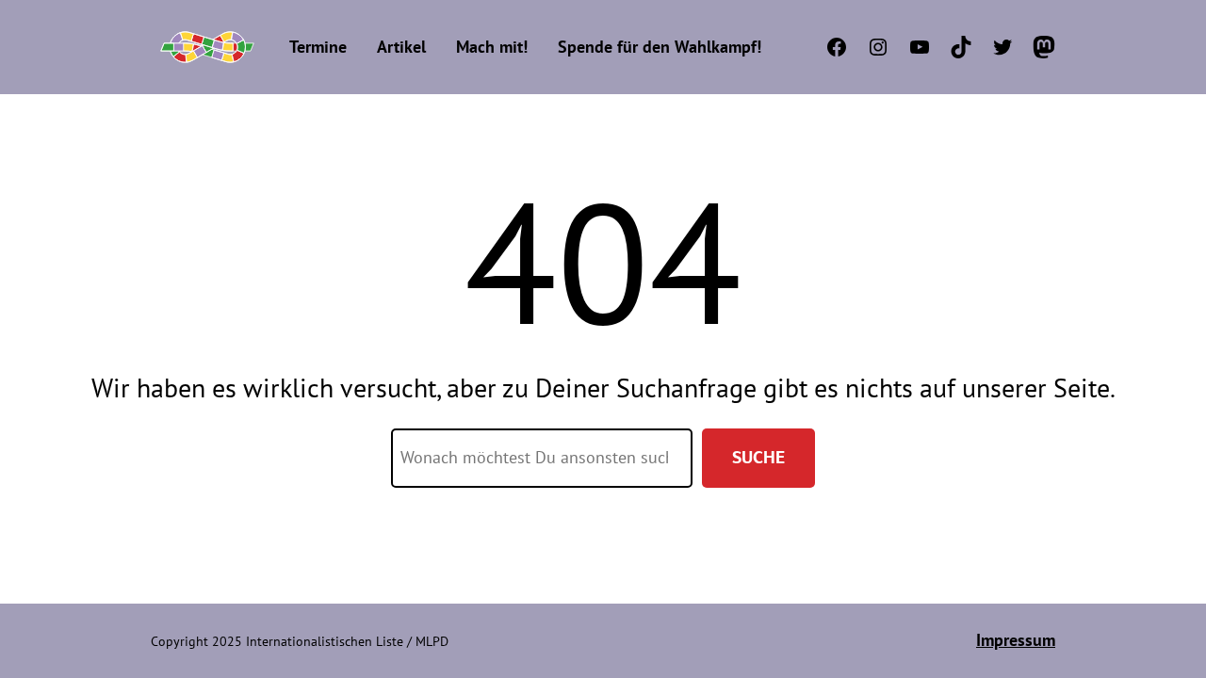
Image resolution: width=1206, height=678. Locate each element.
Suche (758, 457)
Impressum (1015, 640)
